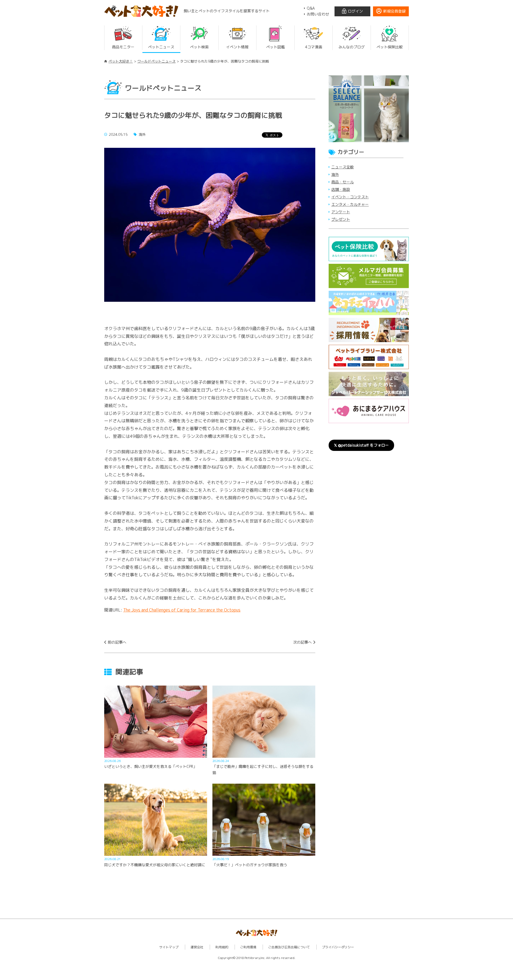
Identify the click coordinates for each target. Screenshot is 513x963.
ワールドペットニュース (156, 61)
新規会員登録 (394, 11)
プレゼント (340, 219)
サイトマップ (168, 947)
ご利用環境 (248, 947)
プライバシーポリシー (338, 947)
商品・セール (342, 181)
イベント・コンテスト (350, 196)
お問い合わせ (318, 14)
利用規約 (221, 947)
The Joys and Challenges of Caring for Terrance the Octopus (181, 610)
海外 (335, 174)
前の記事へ (117, 642)
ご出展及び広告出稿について (289, 947)
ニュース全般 (342, 166)
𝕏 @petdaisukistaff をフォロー (361, 445)
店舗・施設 (340, 189)
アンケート (340, 211)
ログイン (355, 11)
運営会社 (197, 947)
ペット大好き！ (120, 61)
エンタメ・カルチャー (350, 204)
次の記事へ (302, 642)
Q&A (311, 8)
